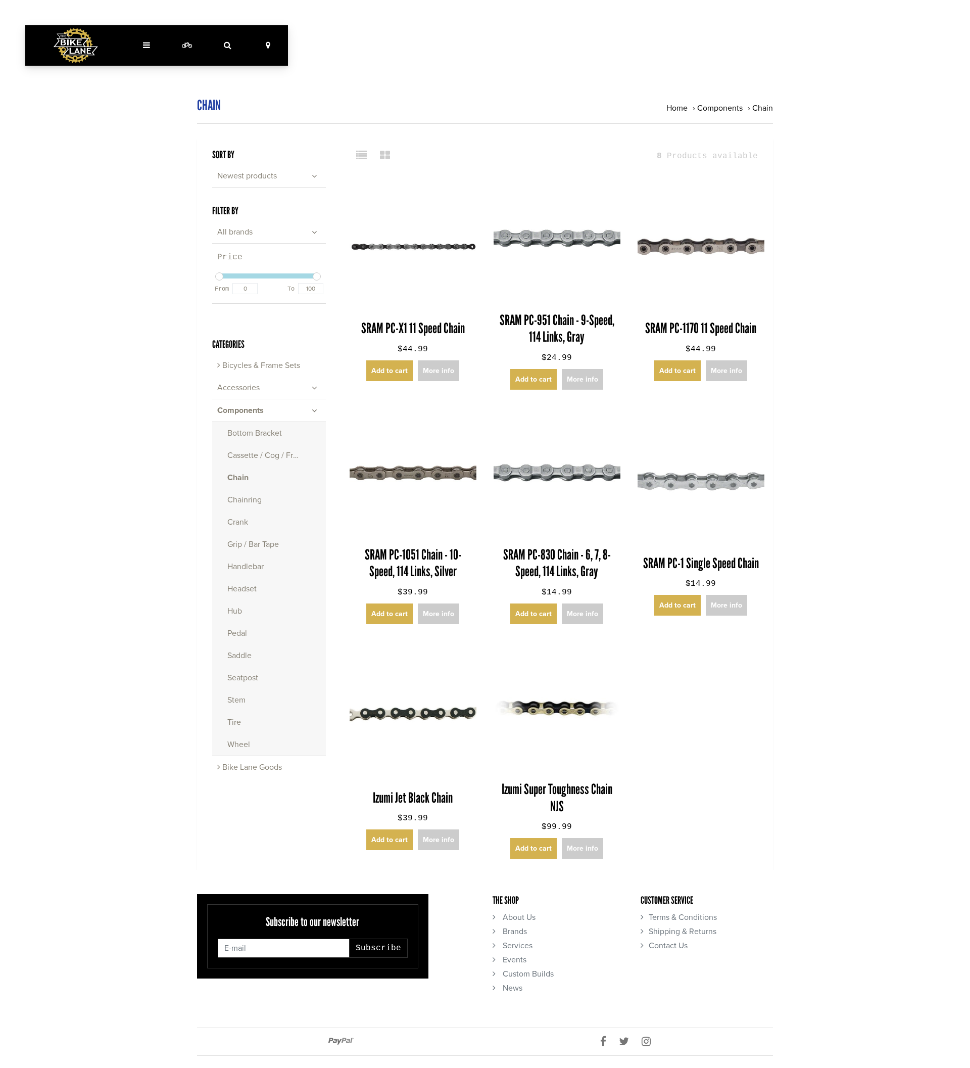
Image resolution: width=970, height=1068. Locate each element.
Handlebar (245, 567)
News (511, 988)
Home (677, 108)
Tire (234, 722)
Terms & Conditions (683, 917)
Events (513, 960)
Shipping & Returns (682, 931)
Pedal (237, 633)
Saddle (239, 656)
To (291, 289)
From (222, 289)
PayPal (341, 1041)
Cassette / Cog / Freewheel (275, 455)
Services (516, 946)
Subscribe (378, 948)
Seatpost (242, 678)
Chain (762, 108)
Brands (514, 931)
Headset (242, 589)
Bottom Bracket (254, 433)
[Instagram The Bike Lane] (650, 1041)
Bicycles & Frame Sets (260, 365)
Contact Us (668, 946)
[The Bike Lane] (75, 45)
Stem (236, 700)
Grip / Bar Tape (253, 544)
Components (720, 108)
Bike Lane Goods (251, 767)
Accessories (238, 388)
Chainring (244, 500)
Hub (234, 611)
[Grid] (385, 156)
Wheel (238, 744)
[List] (365, 156)
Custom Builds (527, 974)
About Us (518, 917)
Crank (237, 522)
